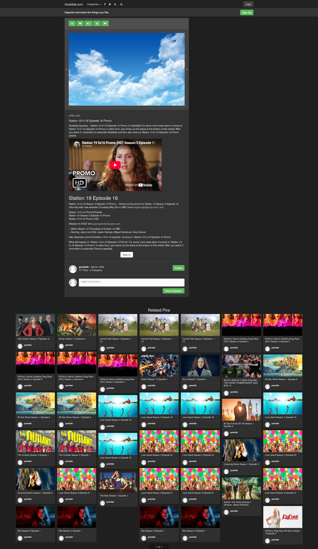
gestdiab (28, 345)
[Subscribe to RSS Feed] (115, 4)
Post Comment (173, 290)
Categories (93, 4)
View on (127, 254)
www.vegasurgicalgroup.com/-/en (145, 207)
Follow (178, 268)
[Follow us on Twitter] (110, 4)
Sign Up (246, 12)
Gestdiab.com (74, 4)
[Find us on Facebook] (105, 4)
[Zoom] (97, 23)
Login (248, 4)
